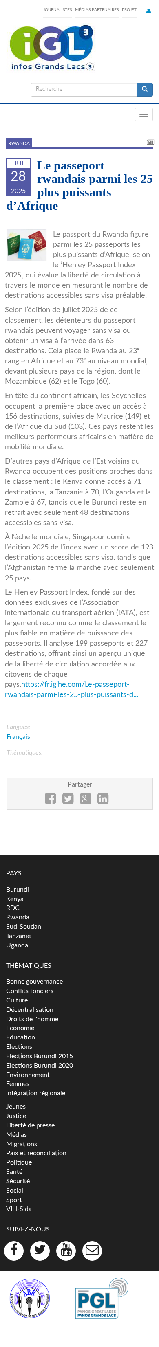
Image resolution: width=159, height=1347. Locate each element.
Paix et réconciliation (36, 1153)
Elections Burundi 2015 (39, 1056)
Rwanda (19, 143)
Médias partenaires (97, 10)
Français (18, 737)
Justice (16, 1116)
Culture (17, 1000)
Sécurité (18, 1181)
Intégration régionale (35, 1093)
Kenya (15, 899)
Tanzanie (18, 936)
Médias (16, 1135)
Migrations (21, 1144)
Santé (14, 1172)
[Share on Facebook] (50, 801)
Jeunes (16, 1106)
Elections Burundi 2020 (39, 1065)
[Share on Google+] (85, 801)
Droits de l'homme (32, 1019)
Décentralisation (29, 1009)
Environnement (28, 1075)
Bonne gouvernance (34, 981)
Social (14, 1190)
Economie (20, 1028)
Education (20, 1037)
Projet (129, 10)
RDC (13, 908)
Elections (19, 1047)
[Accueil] (51, 48)
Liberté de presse (30, 1125)
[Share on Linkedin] (102, 801)
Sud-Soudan (23, 926)
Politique (19, 1162)
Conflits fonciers (29, 991)
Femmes (17, 1084)
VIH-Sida (19, 1209)
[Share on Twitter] (67, 801)
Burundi (17, 889)
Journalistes (57, 10)
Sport (14, 1200)
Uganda (17, 945)
